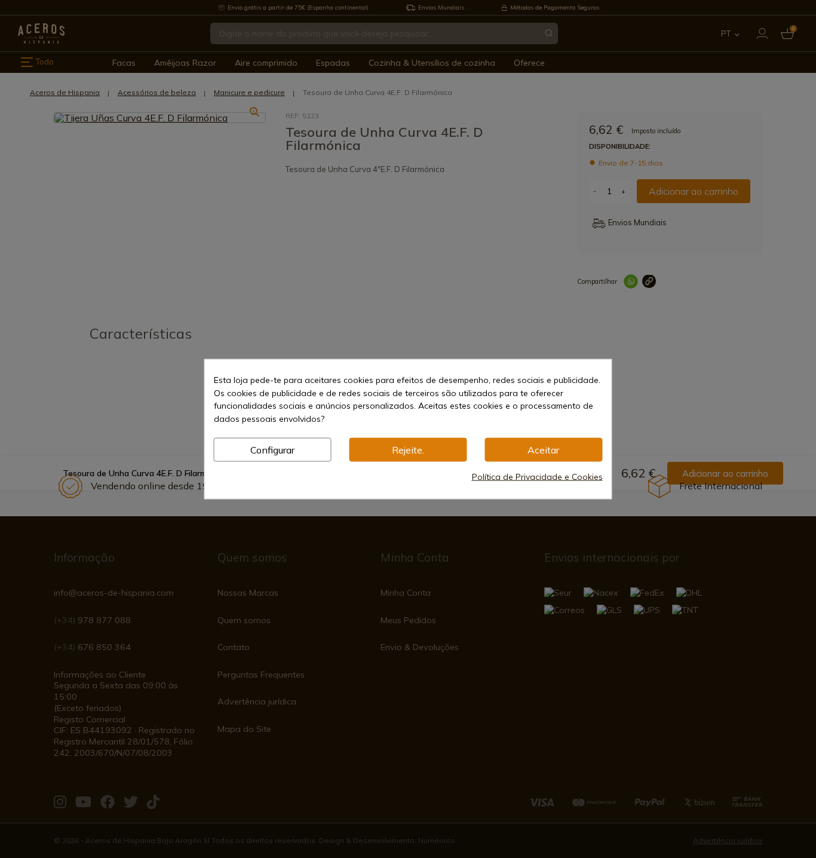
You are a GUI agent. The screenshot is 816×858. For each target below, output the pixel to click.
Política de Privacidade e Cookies (537, 476)
